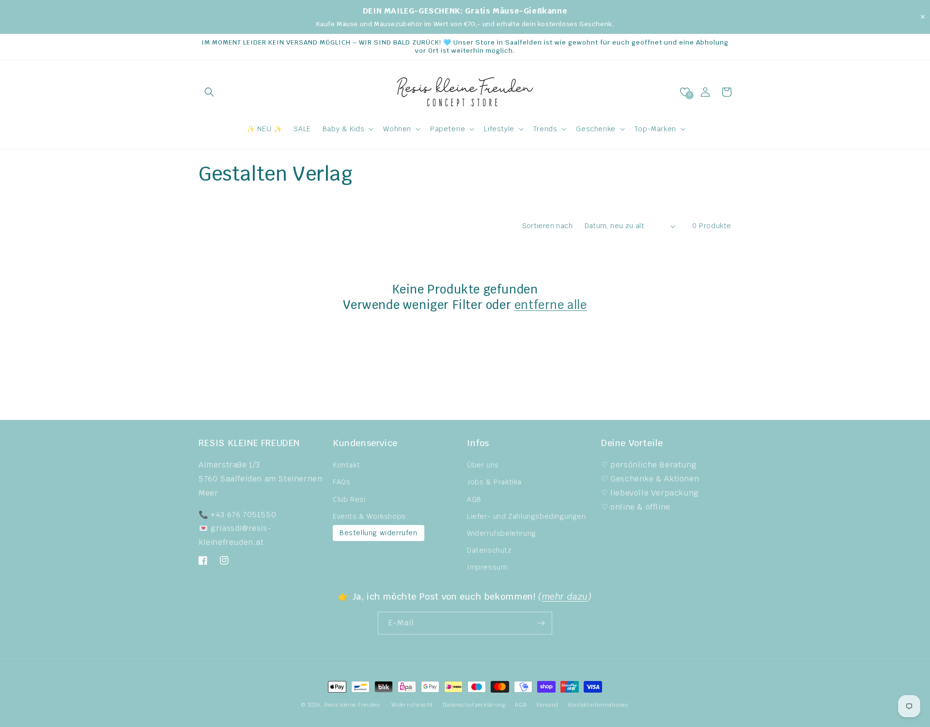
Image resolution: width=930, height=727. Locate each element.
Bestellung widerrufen (379, 532)
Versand (547, 704)
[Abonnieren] (541, 623)
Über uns (483, 465)
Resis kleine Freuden (352, 704)
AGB (474, 499)
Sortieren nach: (548, 225)
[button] (209, 92)
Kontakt (346, 465)
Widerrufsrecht (412, 704)
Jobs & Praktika (494, 482)
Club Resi (349, 499)
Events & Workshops (369, 516)
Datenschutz (489, 550)
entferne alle (550, 304)
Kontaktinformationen (598, 704)
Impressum (487, 567)
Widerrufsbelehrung (501, 533)
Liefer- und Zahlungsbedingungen (526, 516)
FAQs (341, 482)
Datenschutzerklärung (474, 704)
